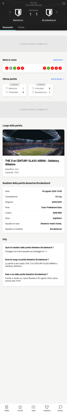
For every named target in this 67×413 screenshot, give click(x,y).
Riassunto (8, 27)
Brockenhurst (56, 229)
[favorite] (63, 3)
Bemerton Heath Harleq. (51, 223)
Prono (21, 27)
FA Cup (58, 196)
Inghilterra (57, 218)
